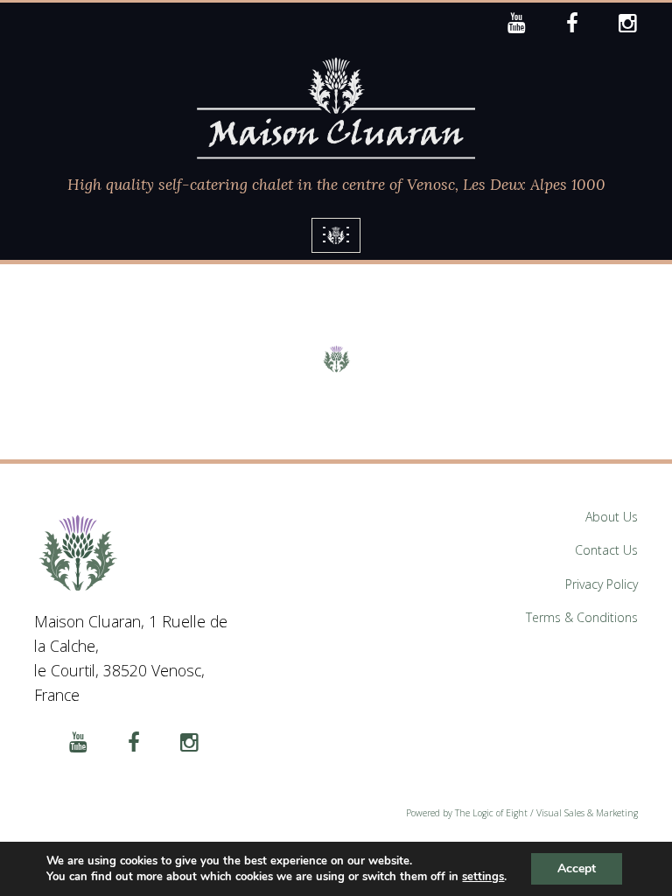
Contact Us (606, 550)
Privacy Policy (601, 584)
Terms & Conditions (582, 617)
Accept (576, 868)
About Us (611, 516)
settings (483, 877)
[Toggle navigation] (336, 235)
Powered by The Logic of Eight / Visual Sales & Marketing (522, 813)
